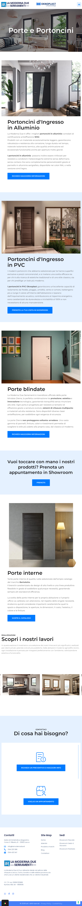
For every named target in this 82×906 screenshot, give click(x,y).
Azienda (44, 843)
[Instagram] (13, 894)
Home (43, 840)
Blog (42, 850)
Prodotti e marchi (47, 847)
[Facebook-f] (9, 894)
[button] (79, 4)
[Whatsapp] (5, 894)
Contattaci (45, 853)
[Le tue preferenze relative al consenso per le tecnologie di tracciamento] (78, 902)
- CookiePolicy (56, 904)
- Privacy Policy (45, 904)
